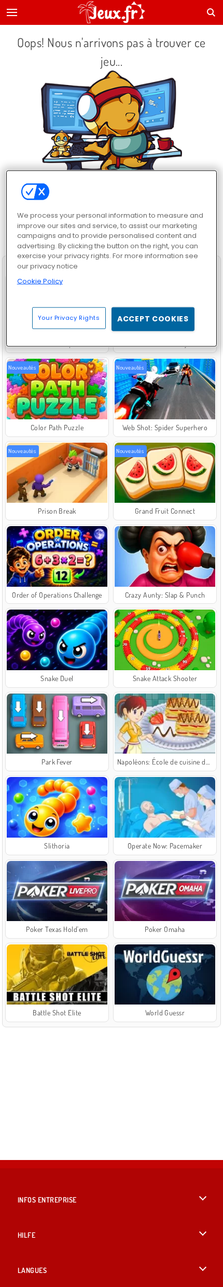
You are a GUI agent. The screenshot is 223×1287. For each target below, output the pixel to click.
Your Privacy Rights (69, 318)
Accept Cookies (153, 319)
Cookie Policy (40, 281)
